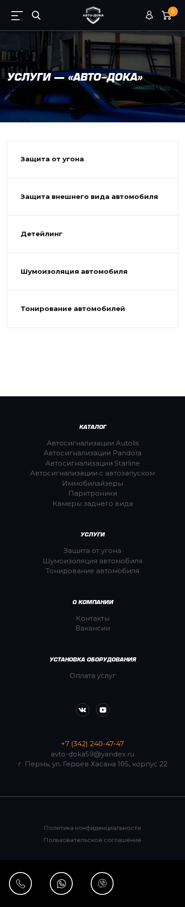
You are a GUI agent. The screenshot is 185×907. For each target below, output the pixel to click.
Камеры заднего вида (93, 503)
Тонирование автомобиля (92, 570)
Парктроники (92, 493)
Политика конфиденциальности (92, 827)
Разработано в (92, 875)
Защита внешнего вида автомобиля (89, 196)
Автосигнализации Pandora (92, 453)
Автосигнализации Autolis (93, 443)
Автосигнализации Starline (92, 463)
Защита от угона (52, 159)
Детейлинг (41, 233)
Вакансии (92, 628)
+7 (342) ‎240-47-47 (92, 743)
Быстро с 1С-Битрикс (130, 894)
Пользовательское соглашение (92, 839)
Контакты (93, 618)
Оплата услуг (93, 675)
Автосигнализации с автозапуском (92, 473)
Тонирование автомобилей (73, 308)
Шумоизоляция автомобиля (74, 271)
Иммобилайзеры (92, 483)
